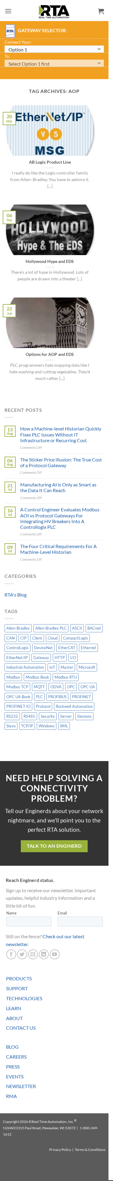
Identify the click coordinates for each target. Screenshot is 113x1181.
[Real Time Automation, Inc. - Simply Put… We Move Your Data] (54, 11)
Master (67, 667)
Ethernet (88, 647)
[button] (8, 11)
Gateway (41, 657)
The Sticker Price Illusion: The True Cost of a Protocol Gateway (61, 462)
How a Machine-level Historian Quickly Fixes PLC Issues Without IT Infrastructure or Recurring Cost (60, 434)
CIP (23, 638)
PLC (39, 696)
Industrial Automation (25, 667)
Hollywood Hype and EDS (50, 261)
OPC (71, 686)
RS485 (29, 716)
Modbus (13, 677)
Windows (47, 725)
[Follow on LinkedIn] (44, 954)
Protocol (43, 706)
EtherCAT (66, 647)
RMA (11, 1096)
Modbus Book (37, 677)
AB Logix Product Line (50, 162)
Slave (11, 725)
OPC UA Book (18, 696)
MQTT (39, 686)
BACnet (94, 628)
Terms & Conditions (90, 1149)
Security (48, 716)
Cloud (53, 638)
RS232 (12, 716)
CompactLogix (75, 638)
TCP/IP (27, 725)
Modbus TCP (17, 686)
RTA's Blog (16, 594)
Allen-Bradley (18, 628)
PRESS (13, 1066)
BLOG (12, 1047)
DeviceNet (43, 647)
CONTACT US (21, 1028)
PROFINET (81, 696)
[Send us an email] (33, 954)
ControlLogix (17, 647)
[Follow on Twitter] (22, 954)
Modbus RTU (66, 677)
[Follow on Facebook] (11, 954)
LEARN (13, 1008)
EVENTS (15, 1076)
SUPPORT (17, 988)
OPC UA (87, 686)
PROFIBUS (57, 696)
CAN (10, 638)
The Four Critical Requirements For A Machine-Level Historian (58, 549)
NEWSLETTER (21, 1086)
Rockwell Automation (74, 706)
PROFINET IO (18, 706)
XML (64, 725)
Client (37, 638)
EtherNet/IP (17, 657)
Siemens (84, 716)
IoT (52, 667)
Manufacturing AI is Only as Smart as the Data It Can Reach (58, 487)
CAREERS (16, 1056)
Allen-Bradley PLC (51, 628)
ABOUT (14, 1018)
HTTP (60, 657)
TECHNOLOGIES (24, 998)
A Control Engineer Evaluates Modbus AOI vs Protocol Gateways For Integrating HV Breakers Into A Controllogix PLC (59, 518)
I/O (73, 657)
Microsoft (87, 667)
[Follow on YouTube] (55, 954)
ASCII (77, 628)
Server (66, 716)
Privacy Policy (60, 1149)
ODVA (55, 686)
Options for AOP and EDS (50, 354)
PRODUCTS (19, 978)
